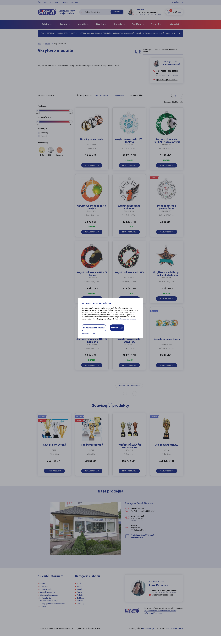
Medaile (47, 44)
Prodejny (43, 583)
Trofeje (79, 586)
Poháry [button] (45, 24)
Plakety (80, 595)
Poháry (79, 583)
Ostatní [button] (155, 24)
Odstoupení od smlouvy (49, 595)
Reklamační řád (45, 598)
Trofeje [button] (64, 24)
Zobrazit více (170, 33)
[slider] (37, 110)
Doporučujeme (101, 95)
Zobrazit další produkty (129, 386)
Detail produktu (92, 165)
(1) (45, 133)
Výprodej (174, 24)
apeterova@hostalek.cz (167, 79)
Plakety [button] (118, 24)
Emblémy (80, 598)
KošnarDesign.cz (149, 628)
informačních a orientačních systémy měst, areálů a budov (160, 611)
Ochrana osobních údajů (49, 601)
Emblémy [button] (137, 24)
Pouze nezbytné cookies (94, 328)
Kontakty (43, 607)
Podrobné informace (128, 319)
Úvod (40, 2)
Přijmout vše (117, 328)
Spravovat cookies (89, 333)
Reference (65, 2)
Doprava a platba (51, 2)
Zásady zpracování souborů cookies (53, 604)
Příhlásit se (178, 2)
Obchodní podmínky (47, 592)
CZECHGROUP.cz (175, 628)
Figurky (80, 592)
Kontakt (74, 2)
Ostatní (80, 601)
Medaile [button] (82, 24)
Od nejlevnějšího (119, 95)
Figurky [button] (100, 24)
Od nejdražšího (136, 95)
